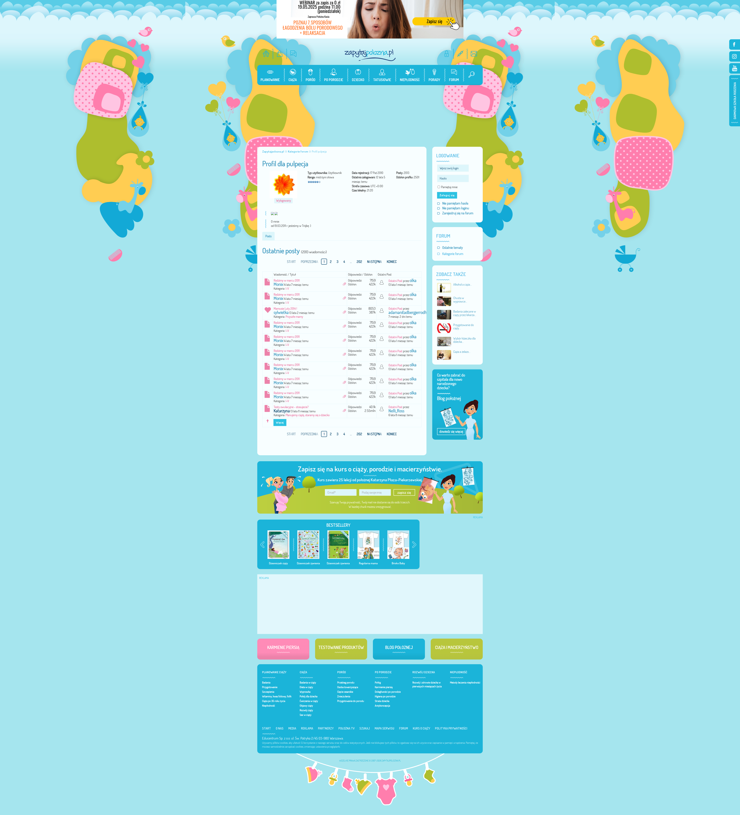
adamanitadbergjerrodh (407, 312)
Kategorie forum (452, 254)
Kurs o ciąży (421, 728)
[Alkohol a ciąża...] (444, 287)
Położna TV (346, 728)
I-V (287, 288)
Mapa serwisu (384, 728)
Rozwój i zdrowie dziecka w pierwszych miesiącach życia (427, 684)
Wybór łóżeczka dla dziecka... (464, 340)
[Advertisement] (370, 114)
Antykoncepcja (382, 705)
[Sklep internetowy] (280, 54)
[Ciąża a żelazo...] (444, 354)
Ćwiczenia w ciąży (309, 701)
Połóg (378, 682)
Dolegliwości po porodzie (388, 691)
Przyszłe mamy (294, 317)
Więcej (280, 422)
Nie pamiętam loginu (455, 208)
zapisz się (404, 492)
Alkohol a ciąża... (462, 284)
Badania (266, 682)
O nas (279, 728)
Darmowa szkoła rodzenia (734, 100)
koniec (392, 261)
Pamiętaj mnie (449, 187)
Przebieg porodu (345, 682)
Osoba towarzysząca (347, 687)
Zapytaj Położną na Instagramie (734, 56)
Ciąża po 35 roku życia (273, 701)
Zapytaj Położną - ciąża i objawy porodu (370, 55)
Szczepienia (268, 691)
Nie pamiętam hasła (455, 203)
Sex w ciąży (305, 715)
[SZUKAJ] (470, 75)
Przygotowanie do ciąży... (463, 326)
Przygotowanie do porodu (350, 701)
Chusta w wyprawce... (460, 299)
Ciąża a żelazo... (461, 352)
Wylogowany (283, 200)
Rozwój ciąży (306, 710)
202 (359, 261)
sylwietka (281, 312)
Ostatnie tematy (452, 247)
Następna (374, 261)
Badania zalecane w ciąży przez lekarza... (464, 313)
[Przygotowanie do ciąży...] (444, 327)
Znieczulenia (343, 696)
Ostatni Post (395, 281)
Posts (268, 236)
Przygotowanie (269, 687)
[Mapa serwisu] (460, 54)
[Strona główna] (266, 54)
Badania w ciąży (308, 682)
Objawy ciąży (306, 705)
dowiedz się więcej (451, 431)
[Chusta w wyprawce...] (444, 300)
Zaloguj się (447, 195)
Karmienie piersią (384, 687)
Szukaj (364, 728)
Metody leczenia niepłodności (465, 682)
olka (413, 280)
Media (292, 728)
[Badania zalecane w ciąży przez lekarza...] (444, 314)
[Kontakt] (474, 54)
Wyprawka (305, 691)
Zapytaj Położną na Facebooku (734, 44)
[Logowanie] (446, 54)
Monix (278, 284)
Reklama (307, 728)
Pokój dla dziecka (308, 696)
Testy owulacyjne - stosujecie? (291, 407)
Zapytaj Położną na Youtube (734, 68)
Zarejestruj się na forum (457, 213)
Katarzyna (282, 410)
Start (266, 728)
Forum (403, 728)
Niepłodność (268, 705)
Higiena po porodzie (385, 696)
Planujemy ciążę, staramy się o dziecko (308, 415)
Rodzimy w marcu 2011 (287, 280)
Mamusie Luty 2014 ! (285, 308)
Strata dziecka (382, 701)
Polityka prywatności (451, 728)
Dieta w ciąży (306, 687)
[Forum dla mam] (293, 54)
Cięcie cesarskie (345, 691)
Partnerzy (326, 728)
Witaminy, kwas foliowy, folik (276, 696)
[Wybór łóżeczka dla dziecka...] (444, 341)
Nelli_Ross (396, 410)
